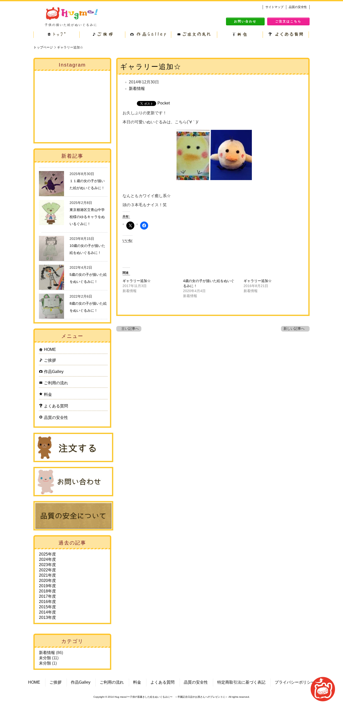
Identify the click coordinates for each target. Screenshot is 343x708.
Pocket (163, 103)
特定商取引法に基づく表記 (241, 682)
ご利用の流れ (56, 383)
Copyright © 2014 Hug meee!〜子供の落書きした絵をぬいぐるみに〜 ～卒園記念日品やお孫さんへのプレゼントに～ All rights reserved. (171, 696)
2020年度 (47, 580)
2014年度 (47, 612)
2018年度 (47, 591)
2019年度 (47, 586)
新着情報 (137, 88)
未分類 (45, 658)
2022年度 (47, 570)
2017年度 (47, 596)
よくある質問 (56, 406)
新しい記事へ (294, 329)
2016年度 (47, 602)
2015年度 (47, 607)
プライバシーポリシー (295, 682)
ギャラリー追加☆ (150, 67)
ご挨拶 (50, 360)
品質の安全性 (298, 7)
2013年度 (47, 617)
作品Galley (54, 371)
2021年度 (47, 575)
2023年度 (47, 565)
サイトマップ (274, 7)
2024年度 (47, 559)
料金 (48, 394)
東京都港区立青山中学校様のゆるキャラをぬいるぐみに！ (87, 217)
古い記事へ (130, 329)
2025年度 (47, 554)
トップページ (43, 47)
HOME (50, 349)
